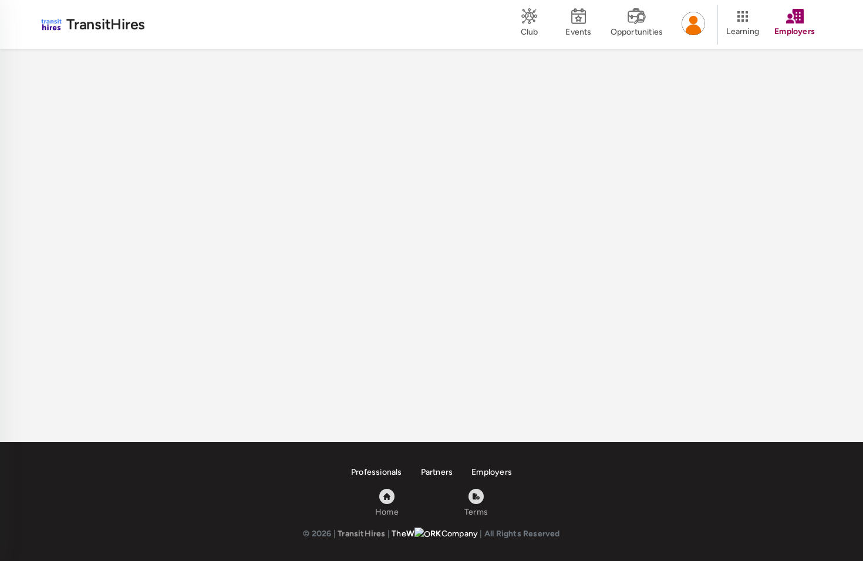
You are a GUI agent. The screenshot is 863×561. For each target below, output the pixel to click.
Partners (437, 472)
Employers (491, 472)
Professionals (376, 472)
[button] (693, 24)
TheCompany (435, 534)
